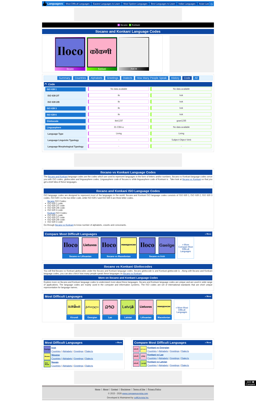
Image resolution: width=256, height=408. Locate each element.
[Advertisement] (128, 14)
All (196, 78)
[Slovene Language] (47, 356)
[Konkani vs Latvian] (139, 363)
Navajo (55, 362)
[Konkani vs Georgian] (139, 349)
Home (97, 389)
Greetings (112, 78)
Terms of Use (139, 389)
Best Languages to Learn (163, 4)
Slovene (55, 355)
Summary (64, 78)
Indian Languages (187, 4)
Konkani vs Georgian (158, 347)
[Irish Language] (47, 349)
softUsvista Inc (141, 397)
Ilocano (70, 68)
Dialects (127, 78)
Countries (80, 78)
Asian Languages (207, 4)
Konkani (102, 68)
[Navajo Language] (47, 364)
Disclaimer (126, 389)
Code (187, 78)
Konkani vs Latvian (157, 362)
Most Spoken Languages (135, 4)
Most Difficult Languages (78, 4)
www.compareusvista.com (135, 393)
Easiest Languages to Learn (106, 4)
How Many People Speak (152, 78)
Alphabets (96, 78)
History (175, 78)
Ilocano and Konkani (58, 176)
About (105, 389)
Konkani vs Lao (155, 354)
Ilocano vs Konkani (191, 179)
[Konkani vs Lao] (139, 356)
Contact (114, 389)
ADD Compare (250, 383)
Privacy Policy (154, 389)
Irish (53, 347)
